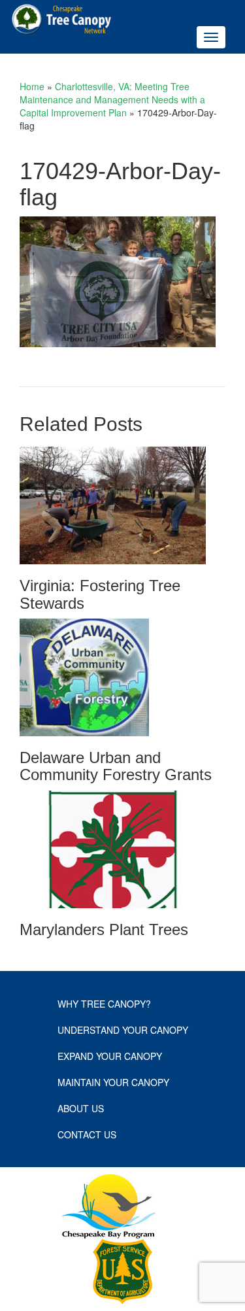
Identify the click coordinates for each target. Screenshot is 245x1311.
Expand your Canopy (109, 1056)
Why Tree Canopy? (104, 1003)
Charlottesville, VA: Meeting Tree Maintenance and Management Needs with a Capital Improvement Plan (112, 99)
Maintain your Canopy (113, 1082)
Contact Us (86, 1134)
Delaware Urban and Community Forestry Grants (116, 766)
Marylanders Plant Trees (104, 929)
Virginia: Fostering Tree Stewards (100, 594)
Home (32, 86)
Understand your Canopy (122, 1029)
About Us (80, 1108)
